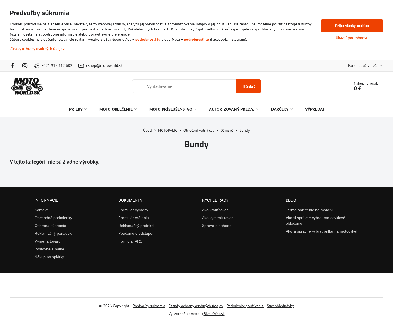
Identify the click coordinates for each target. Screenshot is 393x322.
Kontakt (41, 210)
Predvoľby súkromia (149, 305)
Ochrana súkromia (50, 225)
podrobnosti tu (147, 39)
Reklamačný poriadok (53, 233)
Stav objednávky (280, 305)
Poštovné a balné (49, 249)
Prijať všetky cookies (352, 25)
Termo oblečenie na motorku (310, 210)
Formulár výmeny (133, 210)
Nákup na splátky (49, 257)
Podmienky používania (245, 305)
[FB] (14, 65)
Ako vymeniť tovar (217, 218)
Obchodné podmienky (53, 218)
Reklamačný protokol (136, 225)
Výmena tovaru (48, 241)
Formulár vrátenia (133, 218)
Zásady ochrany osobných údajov (196, 305)
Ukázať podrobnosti (352, 37)
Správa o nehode (216, 225)
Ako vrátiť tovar (215, 210)
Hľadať (249, 86)
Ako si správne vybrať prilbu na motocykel (321, 231)
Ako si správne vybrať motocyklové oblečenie (315, 221)
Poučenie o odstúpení (137, 233)
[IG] (25, 65)
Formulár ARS (130, 241)
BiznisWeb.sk (214, 313)
